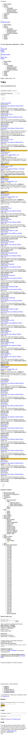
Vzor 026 (9, 581)
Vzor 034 (9, 592)
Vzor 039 (9, 598)
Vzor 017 (9, 568)
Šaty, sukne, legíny (11, 500)
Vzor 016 (9, 567)
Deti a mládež (7, 516)
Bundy (8, 508)
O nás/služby (10, 8)
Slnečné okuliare (11, 526)
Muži (5, 509)
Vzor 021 (9, 574)
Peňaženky (9, 525)
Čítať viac (14, 730)
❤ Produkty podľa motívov (10, 544)
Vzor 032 (9, 589)
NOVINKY (7, 495)
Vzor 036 (9, 595)
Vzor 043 (9, 603)
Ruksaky (9, 539)
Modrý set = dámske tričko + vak (9, 181)
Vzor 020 (9, 572)
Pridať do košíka (5, 112)
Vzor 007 (9, 554)
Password (3, 716)
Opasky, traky (10, 523)
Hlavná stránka (7, 4)
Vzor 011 (9, 560)
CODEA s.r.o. (5, 696)
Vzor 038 (9, 596)
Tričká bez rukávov (14, 502)
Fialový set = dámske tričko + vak (9, 369)
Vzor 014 (9, 564)
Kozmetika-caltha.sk (9, 692)
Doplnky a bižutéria (12, 532)
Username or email (6, 713)
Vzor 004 (9, 550)
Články (5, 16)
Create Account (16, 719)
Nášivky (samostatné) (12, 522)
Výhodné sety (7, 497)
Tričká (8, 501)
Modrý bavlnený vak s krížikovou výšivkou (11, 233)
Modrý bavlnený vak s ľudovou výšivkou (11, 222)
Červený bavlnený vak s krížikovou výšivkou (12, 311)
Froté (5, 535)
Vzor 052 (9, 609)
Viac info (6, 6)
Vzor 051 (9, 607)
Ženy (5, 498)
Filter (17, 621)
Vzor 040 (9, 599)
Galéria (5, 15)
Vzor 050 (9, 606)
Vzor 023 (9, 577)
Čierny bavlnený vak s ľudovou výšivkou (11, 210)
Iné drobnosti (7, 518)
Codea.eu (6, 686)
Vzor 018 (9, 570)
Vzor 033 (9, 591)
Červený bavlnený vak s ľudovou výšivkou (11, 278)
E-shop (5, 5)
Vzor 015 (9, 565)
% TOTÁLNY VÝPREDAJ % (11, 494)
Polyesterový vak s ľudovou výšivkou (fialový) (12, 383)
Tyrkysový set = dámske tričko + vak (10, 154)
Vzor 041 (9, 600)
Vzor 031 (9, 588)
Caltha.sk (6, 688)
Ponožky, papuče (11, 529)
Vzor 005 (9, 551)
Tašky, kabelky (10, 540)
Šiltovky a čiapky (8, 536)
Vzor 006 (9, 553)
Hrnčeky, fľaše (10, 533)
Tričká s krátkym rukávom (16, 505)
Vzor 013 (9, 563)
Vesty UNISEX (7, 515)
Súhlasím (9, 730)
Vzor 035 (9, 593)
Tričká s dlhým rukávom (16, 504)
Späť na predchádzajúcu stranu (8, 85)
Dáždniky (9, 521)
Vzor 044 (9, 605)
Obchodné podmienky (12, 12)
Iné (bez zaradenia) (11, 613)
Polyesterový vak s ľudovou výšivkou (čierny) (12, 105)
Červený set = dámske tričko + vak (9, 196)
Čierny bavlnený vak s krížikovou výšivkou (11, 323)
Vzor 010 (9, 558)
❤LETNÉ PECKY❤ (9, 493)
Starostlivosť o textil (12, 9)
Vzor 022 (9, 575)
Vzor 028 (9, 584)
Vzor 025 (9, 579)
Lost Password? (8, 719)
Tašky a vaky (8, 78)
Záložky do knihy (11, 528)
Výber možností (4, 163)
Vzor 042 (9, 602)
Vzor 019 (9, 571)
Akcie (5, 543)
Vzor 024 (9, 578)
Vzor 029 (9, 585)
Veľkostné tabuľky (11, 11)
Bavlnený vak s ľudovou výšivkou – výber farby (13, 168)
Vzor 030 (9, 586)
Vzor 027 (9, 582)
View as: (3, 94)
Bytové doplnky (11, 519)
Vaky (8, 542)
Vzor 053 (9, 610)
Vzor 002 (9, 547)
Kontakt (6, 18)
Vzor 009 (9, 557)
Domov (2, 78)
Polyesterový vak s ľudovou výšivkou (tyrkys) (12, 128)
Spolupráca (6, 13)
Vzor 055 (9, 612)
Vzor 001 (9, 546)
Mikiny (8, 507)
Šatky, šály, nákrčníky (12, 530)
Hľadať (2, 705)
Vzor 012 (9, 561)
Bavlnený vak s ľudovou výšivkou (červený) (12, 117)
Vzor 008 (9, 556)
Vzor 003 (9, 549)
